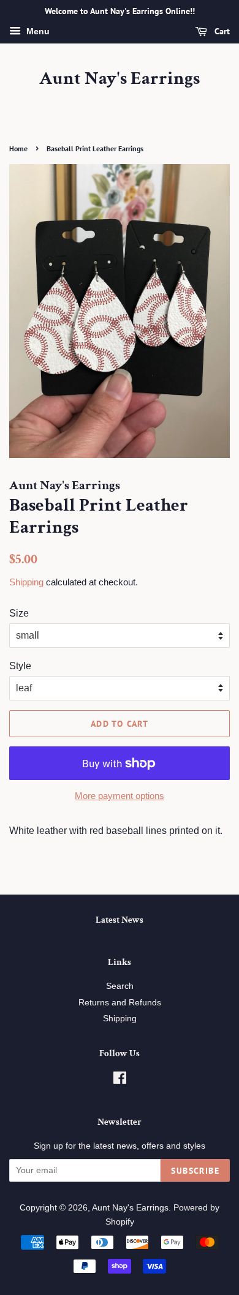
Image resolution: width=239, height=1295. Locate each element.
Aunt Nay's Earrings (119, 79)
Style (20, 666)
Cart (221, 31)
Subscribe (195, 1170)
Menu (37, 31)
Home (18, 148)
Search (120, 986)
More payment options (119, 795)
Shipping (26, 582)
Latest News (119, 920)
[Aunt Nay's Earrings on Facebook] (120, 1080)
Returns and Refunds (119, 1002)
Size (19, 613)
